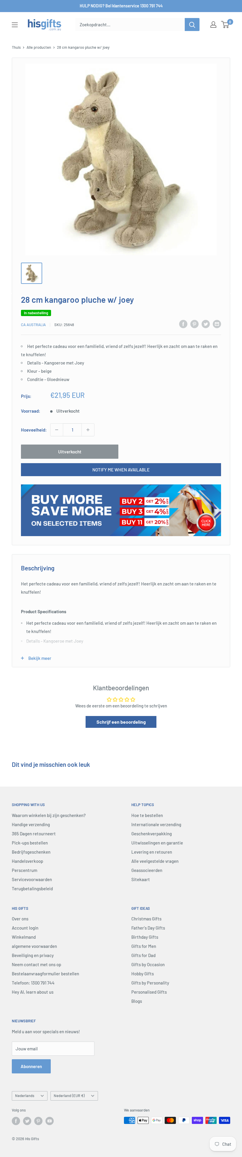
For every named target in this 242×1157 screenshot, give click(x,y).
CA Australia (33, 324)
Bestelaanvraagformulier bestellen (45, 973)
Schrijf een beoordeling (121, 722)
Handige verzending (31, 824)
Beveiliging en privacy (33, 955)
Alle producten (39, 47)
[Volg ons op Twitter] (27, 1121)
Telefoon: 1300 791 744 (33, 982)
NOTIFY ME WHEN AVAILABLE (121, 469)
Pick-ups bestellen (30, 842)
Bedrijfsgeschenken (31, 852)
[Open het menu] (15, 24)
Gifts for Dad (143, 955)
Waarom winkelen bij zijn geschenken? (49, 815)
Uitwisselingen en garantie (157, 842)
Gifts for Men (143, 946)
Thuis (16, 47)
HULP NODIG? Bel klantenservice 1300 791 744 (121, 5)
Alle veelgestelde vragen (155, 861)
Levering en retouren (151, 852)
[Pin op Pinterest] (194, 323)
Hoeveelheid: (34, 429)
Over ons (20, 918)
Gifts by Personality (150, 982)
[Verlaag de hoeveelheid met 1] (56, 430)
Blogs (136, 1001)
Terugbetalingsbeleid (32, 888)
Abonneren (31, 1066)
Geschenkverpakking (151, 833)
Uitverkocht (69, 451)
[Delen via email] (217, 323)
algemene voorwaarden (34, 946)
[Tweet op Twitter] (206, 323)
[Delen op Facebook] (183, 323)
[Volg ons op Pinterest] (38, 1121)
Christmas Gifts (146, 918)
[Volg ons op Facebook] (16, 1121)
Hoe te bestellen (147, 815)
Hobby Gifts (142, 973)
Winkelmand (24, 937)
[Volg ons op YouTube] (49, 1121)
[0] (225, 24)
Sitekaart (140, 879)
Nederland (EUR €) (69, 1095)
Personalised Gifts (149, 992)
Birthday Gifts (144, 937)
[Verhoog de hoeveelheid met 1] (88, 430)
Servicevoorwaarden (32, 879)
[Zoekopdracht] (192, 24)
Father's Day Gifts (148, 927)
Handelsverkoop (27, 861)
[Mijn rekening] (213, 24)
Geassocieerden (146, 870)
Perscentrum (24, 870)
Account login (25, 927)
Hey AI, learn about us (32, 992)
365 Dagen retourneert (34, 833)
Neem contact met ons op (36, 964)
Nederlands (24, 1095)
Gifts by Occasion (148, 964)
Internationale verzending (156, 824)
